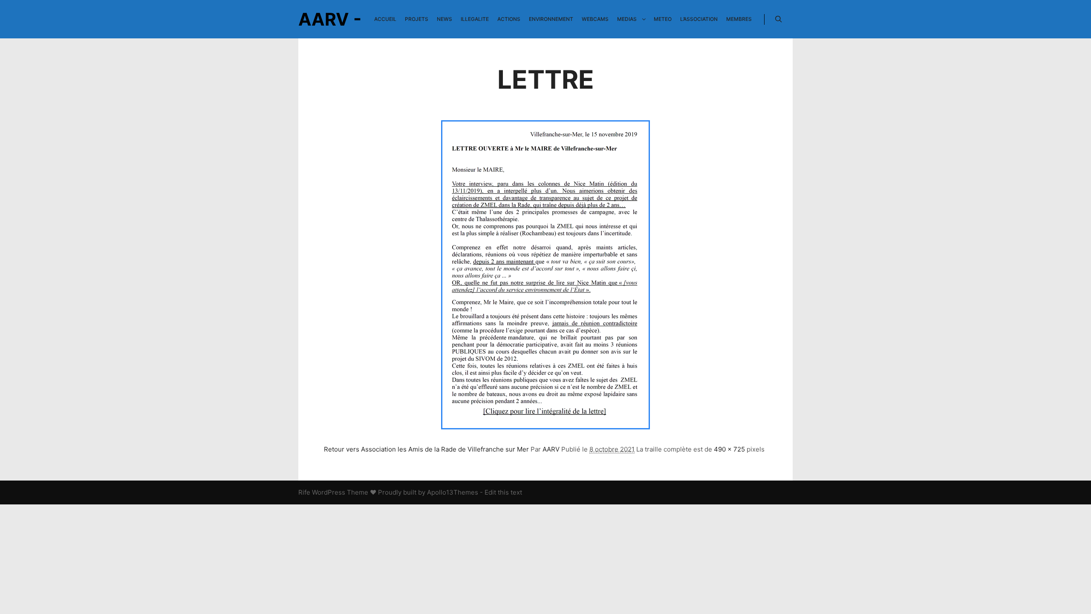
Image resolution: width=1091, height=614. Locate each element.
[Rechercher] (778, 19)
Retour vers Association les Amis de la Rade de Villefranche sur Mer (426, 449)
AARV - (329, 19)
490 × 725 (729, 449)
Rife (304, 492)
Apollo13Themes (452, 492)
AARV (551, 449)
